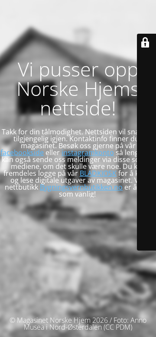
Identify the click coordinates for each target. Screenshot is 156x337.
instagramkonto (88, 152)
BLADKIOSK (98, 173)
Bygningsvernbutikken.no (81, 187)
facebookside (22, 152)
